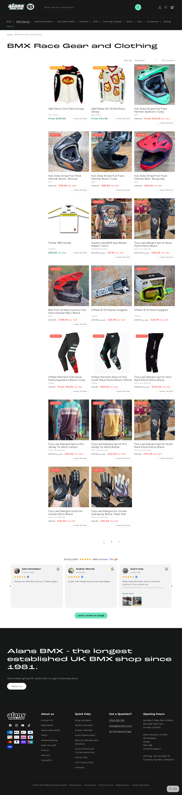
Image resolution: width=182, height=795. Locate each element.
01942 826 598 (117, 720)
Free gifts (46, 760)
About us (16, 686)
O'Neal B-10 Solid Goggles (151, 309)
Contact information (140, 785)
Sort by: (128, 60)
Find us (45, 750)
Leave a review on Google (91, 615)
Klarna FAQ (81, 757)
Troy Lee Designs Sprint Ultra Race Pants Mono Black (153, 378)
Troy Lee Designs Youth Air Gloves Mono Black (65, 513)
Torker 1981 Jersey (59, 242)
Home (10, 34)
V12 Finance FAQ (84, 762)
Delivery (45, 755)
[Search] (138, 7)
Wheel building (49, 740)
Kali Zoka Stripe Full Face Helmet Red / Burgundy (150, 177)
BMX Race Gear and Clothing (28, 34)
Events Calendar (83, 730)
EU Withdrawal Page (120, 731)
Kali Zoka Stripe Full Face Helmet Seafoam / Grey (150, 110)
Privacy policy (90, 785)
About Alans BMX (50, 730)
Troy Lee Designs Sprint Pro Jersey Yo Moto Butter (109, 445)
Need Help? (47, 725)
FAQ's (44, 735)
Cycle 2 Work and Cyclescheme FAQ (85, 751)
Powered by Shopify (58, 785)
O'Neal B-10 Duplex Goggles (109, 309)
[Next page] (119, 542)
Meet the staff (48, 745)
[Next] (171, 586)
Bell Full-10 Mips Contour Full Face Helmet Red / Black (67, 311)
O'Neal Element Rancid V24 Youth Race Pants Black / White (111, 378)
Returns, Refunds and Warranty (86, 742)
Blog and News (83, 720)
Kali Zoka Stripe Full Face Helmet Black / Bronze (64, 177)
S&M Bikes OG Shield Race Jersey (108, 110)
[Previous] (10, 586)
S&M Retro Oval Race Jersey (66, 108)
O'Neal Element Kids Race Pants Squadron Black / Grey (66, 378)
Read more (128, 593)
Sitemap (79, 767)
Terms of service (106, 785)
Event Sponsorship (85, 735)
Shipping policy (122, 785)
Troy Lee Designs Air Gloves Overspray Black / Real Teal (109, 513)
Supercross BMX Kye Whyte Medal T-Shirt (109, 244)
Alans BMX (44, 785)
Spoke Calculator (84, 725)
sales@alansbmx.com (120, 726)
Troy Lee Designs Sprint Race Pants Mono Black (153, 244)
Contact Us (47, 720)
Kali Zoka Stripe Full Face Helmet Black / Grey (107, 177)
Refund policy (75, 785)
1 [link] (104, 541)
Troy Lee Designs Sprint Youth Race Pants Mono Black (153, 445)
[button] (10, 21)
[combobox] (91, 7)
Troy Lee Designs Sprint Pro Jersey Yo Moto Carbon (66, 445)
